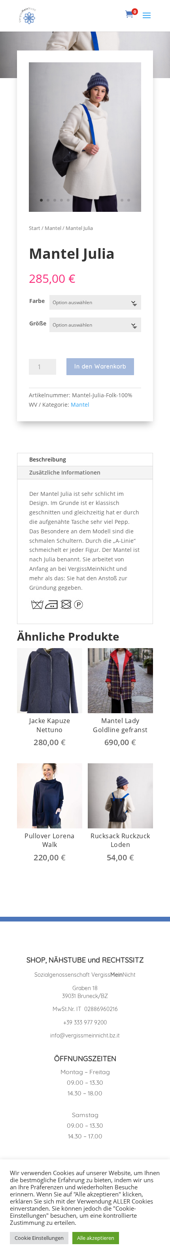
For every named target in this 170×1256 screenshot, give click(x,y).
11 (108, 200)
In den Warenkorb (100, 366)
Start (34, 228)
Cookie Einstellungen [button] (39, 1237)
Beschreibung (47, 459)
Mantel (53, 228)
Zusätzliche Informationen (64, 472)
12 (115, 200)
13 (122, 200)
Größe (37, 323)
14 (128, 200)
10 (101, 200)
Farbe (37, 301)
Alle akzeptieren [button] (95, 1237)
